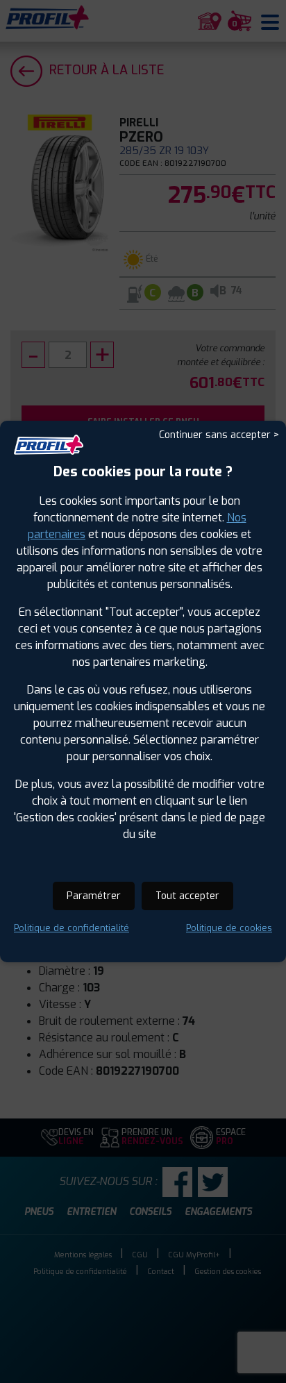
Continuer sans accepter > (219, 435)
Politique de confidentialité (71, 928)
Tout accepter (187, 896)
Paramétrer (94, 896)
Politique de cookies (229, 928)
